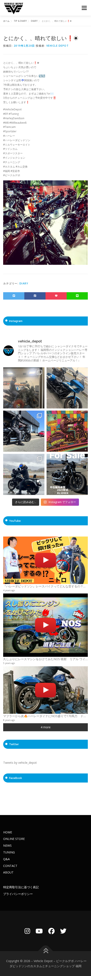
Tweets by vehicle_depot (20, 763)
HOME (7, 832)
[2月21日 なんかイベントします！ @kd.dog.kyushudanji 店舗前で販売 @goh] (67, 431)
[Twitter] (63, 931)
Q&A (6, 859)
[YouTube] (39, 931)
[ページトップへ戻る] (45, 951)
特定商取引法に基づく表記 (21, 887)
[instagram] (27, 931)
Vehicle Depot (57, 45)
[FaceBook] (51, 931)
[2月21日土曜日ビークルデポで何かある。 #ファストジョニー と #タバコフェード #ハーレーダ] (67, 387)
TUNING (9, 852)
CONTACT (10, 866)
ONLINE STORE (14, 839)
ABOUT (8, 872)
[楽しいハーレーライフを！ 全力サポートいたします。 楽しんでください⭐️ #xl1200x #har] (23, 431)
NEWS (7, 846)
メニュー (84, 8)
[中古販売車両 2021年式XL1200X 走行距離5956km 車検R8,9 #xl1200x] (67, 474)
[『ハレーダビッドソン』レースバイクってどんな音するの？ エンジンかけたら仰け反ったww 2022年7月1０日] (45, 560)
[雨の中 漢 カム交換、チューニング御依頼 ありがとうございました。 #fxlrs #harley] (23, 474)
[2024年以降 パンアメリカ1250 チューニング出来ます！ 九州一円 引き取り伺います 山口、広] (23, 387)
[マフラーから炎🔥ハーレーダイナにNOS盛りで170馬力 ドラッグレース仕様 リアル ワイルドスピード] (45, 690)
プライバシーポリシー (18, 894)
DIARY (23, 283)
